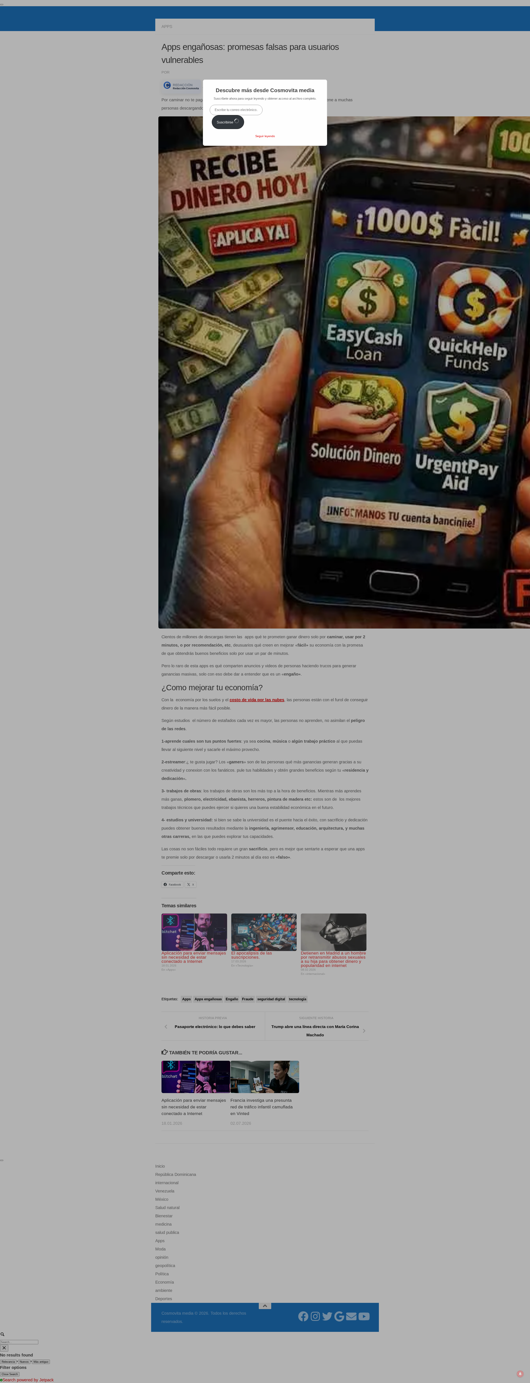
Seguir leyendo (265, 136)
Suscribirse (225, 122)
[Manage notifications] (520, 1374)
